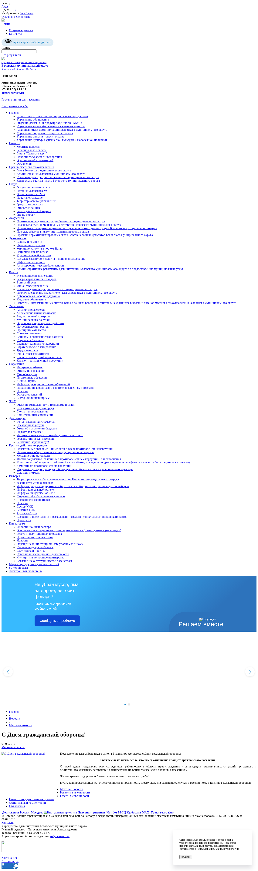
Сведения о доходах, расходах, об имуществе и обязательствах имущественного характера (75, 469)
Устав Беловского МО (31, 194)
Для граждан (17, 418)
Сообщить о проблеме (57, 621)
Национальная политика (32, 251)
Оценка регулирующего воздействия (40, 323)
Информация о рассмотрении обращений (43, 384)
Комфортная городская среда (35, 408)
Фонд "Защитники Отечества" (36, 421)
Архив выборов (27, 513)
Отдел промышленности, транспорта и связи (46, 404)
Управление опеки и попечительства (40, 136)
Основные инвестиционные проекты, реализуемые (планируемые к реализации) (69, 530)
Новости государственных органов (39, 156)
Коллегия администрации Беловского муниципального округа (57, 289)
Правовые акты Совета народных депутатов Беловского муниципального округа (69, 224)
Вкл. (22, 13)
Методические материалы (33, 455)
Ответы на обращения (31, 370)
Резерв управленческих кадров (36, 279)
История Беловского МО (33, 190)
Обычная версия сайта (16, 16)
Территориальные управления (36, 201)
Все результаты (11, 55)
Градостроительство (29, 204)
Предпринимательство (31, 330)
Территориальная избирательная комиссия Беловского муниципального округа (68, 479)
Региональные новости (31, 150)
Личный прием (26, 381)
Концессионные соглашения (35, 414)
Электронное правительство (35, 275)
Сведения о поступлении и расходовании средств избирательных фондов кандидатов (72, 516)
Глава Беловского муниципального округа (44, 170)
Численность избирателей (33, 499)
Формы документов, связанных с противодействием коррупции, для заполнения (69, 459)
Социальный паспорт (30, 340)
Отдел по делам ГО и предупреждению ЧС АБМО (49, 122)
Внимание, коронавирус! (33, 442)
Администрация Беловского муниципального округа (51, 173)
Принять (185, 857)
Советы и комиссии (29, 241)
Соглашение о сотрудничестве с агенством (44, 560)
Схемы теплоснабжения (32, 411)
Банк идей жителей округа (34, 211)
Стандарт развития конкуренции (38, 343)
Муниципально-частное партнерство (40, 557)
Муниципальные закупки (33, 319)
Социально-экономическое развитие (40, 336)
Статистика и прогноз (31, 550)
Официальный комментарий (35, 160)
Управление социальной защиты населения (45, 133)
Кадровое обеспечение (31, 299)
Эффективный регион (31, 262)
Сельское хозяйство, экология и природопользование (51, 258)
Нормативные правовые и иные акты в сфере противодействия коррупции (65, 448)
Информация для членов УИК (36, 493)
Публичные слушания (31, 245)
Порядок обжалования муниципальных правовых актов (53, 231)
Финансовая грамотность (33, 353)
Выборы (14, 476)
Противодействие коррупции (28, 445)
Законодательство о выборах (35, 482)
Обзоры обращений (29, 394)
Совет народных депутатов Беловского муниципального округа (58, 177)
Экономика (16, 306)
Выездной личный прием (33, 397)
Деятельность (17, 238)
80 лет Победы (18, 567)
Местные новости (28, 146)
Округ (13, 184)
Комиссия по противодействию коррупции (44, 465)
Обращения (16, 364)
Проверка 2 (24, 520)
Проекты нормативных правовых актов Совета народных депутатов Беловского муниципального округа (85, 235)
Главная (14, 112)
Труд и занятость (27, 350)
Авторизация (10, 861)
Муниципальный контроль (34, 255)
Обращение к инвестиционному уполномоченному (50, 543)
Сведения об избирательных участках (41, 496)
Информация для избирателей (36, 489)
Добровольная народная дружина (38, 296)
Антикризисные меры (31, 309)
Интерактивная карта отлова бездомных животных (50, 435)
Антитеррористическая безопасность (40, 265)
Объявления (24, 163)
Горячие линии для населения (21, 99)
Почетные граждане (29, 197)
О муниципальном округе (33, 187)
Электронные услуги (30, 425)
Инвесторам (17, 523)
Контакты (15, 33)
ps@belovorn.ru (60, 836)
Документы (16, 218)
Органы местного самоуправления (31, 167)
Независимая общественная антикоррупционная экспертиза (55, 452)
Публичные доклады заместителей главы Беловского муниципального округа (67, 292)
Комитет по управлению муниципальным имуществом (52, 116)
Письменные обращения (32, 377)
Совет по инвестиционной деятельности (43, 554)
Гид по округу (26, 214)
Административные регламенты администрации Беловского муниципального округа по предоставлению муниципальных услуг (100, 268)
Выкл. (29, 13)
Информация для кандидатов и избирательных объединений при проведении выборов (73, 486)
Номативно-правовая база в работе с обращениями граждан (55, 387)
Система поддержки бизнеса (35, 547)
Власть (13, 272)
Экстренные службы (15, 106)
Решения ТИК (26, 510)
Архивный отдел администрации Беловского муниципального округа (62, 129)
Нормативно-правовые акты (35, 537)
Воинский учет (26, 282)
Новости (14, 143)
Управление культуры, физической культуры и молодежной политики (62, 139)
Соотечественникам (29, 333)
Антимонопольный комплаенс (36, 313)
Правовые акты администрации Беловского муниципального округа (61, 221)
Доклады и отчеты (28, 472)
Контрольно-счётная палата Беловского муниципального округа (58, 180)
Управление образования (33, 119)
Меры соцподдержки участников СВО (34, 564)
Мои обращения (27, 374)
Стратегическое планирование (36, 347)
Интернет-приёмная (29, 367)
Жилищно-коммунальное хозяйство (40, 248)
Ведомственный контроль (33, 316)
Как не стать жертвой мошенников (39, 357)
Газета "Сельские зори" (32, 153)
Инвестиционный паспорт (34, 526)
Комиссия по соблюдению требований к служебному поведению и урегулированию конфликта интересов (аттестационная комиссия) (103, 462)
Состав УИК (25, 506)
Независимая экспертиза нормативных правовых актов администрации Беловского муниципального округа (87, 228)
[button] (125, 704)
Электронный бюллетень (25, 571)
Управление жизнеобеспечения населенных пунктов (51, 126)
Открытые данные (21, 30)
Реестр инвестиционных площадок (39, 533)
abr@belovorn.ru (13, 92)
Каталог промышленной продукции (40, 360)
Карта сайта (9, 857)
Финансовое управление (33, 285)
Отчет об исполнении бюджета (37, 428)
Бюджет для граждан (30, 431)
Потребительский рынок (33, 326)
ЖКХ (12, 401)
